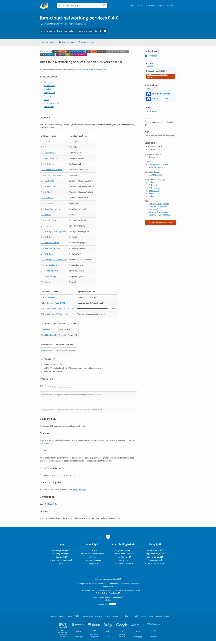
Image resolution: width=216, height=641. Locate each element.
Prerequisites (49, 85)
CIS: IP (43, 147)
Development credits (122, 563)
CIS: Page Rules (47, 203)
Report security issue (155, 553)
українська (98, 616)
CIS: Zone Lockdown (49, 265)
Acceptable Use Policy (154, 563)
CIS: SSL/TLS (46, 225)
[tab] (48, 42)
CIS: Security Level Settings (52, 175)
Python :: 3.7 (154, 193)
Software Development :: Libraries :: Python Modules (160, 213)
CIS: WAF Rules (47, 254)
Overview (48, 82)
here (102, 368)
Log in (160, 5)
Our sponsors (92, 563)
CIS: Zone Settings (48, 276)
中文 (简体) (124, 616)
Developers (153, 157)
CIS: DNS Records (48, 164)
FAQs (61, 563)
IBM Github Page (79, 489)
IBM (153, 111)
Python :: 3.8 (154, 196)
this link (82, 426)
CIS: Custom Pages (48, 152)
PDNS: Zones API (48, 297)
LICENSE (116, 518)
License (47, 110)
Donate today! (108, 586)
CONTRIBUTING (49, 504)
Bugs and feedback (124, 550)
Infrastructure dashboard (91, 553)
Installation (48, 89)
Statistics (92, 557)
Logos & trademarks (92, 560)
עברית (150, 616)
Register (170, 5)
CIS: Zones (45, 282)
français (69, 616)
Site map (108, 600)
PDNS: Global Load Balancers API (54, 314)
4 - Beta (152, 149)
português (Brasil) (87, 616)
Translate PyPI (122, 557)
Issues (46, 99)
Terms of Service (154, 550)
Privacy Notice (154, 560)
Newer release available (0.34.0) (157, 76)
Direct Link (45, 329)
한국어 (166, 616)
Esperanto (158, 616)
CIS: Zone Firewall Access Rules (54, 259)
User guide (60, 557)
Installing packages (60, 550)
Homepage (152, 55)
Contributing (49, 106)
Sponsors (150, 5)
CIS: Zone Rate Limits (49, 270)
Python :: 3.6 (154, 190)
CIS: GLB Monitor (48, 186)
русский (143, 616)
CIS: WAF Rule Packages (50, 248)
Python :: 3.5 (154, 188)
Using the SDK (49, 92)
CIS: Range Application (50, 209)
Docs (140, 5)
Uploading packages (60, 553)
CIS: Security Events (49, 220)
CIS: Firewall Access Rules (51, 169)
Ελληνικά (107, 616)
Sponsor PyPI (123, 560)
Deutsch (115, 616)
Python (152, 182)
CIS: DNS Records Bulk (50, 158)
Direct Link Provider (49, 335)
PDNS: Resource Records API (53, 303)
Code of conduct (154, 557)
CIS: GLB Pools (47, 192)
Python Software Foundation (107, 593)
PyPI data (150, 67)
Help (132, 5)
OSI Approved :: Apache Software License (158, 166)
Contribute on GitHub (123, 553)
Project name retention (60, 560)
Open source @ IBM (52, 103)
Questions (48, 96)
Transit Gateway (47, 350)
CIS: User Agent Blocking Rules (53, 231)
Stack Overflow (46, 443)
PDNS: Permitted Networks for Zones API (58, 308)
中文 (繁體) (134, 616)
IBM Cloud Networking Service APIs (91, 69)
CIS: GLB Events (47, 181)
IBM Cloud (50, 364)
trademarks (131, 590)
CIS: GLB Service (47, 197)
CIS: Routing (46, 214)
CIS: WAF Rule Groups (50, 242)
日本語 (76, 616)
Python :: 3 (153, 185)
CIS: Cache (45, 141)
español (61, 616)
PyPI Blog (91, 550)
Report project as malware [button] (160, 222)
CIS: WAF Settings (48, 237)
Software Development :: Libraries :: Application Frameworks (159, 206)
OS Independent (155, 174)
